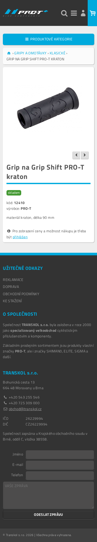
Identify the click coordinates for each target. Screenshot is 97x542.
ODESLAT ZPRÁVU (48, 514)
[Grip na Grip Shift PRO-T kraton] (48, 108)
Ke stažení (12, 300)
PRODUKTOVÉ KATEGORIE (50, 39)
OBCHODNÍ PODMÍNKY (21, 294)
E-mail (17, 464)
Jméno (18, 454)
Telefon (17, 474)
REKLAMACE (13, 279)
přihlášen (20, 237)
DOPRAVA (11, 286)
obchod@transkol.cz (25, 408)
